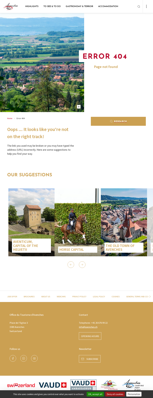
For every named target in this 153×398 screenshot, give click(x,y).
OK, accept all (95, 394)
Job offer (12, 296)
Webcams (61, 296)
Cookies (116, 296)
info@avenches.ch (88, 326)
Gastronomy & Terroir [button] (79, 6)
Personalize (134, 394)
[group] (31, 222)
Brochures (29, 296)
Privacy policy (79, 296)
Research (120, 121)
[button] (71, 264)
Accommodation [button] (108, 6)
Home (9, 118)
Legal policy (99, 296)
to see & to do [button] (52, 6)
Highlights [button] (31, 6)
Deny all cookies (115, 394)
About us (45, 296)
